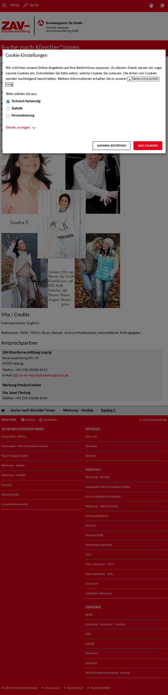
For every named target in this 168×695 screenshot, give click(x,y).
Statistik (17, 108)
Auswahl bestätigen (111, 145)
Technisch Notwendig (26, 101)
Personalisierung (23, 115)
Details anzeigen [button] (18, 127)
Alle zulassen (148, 145)
